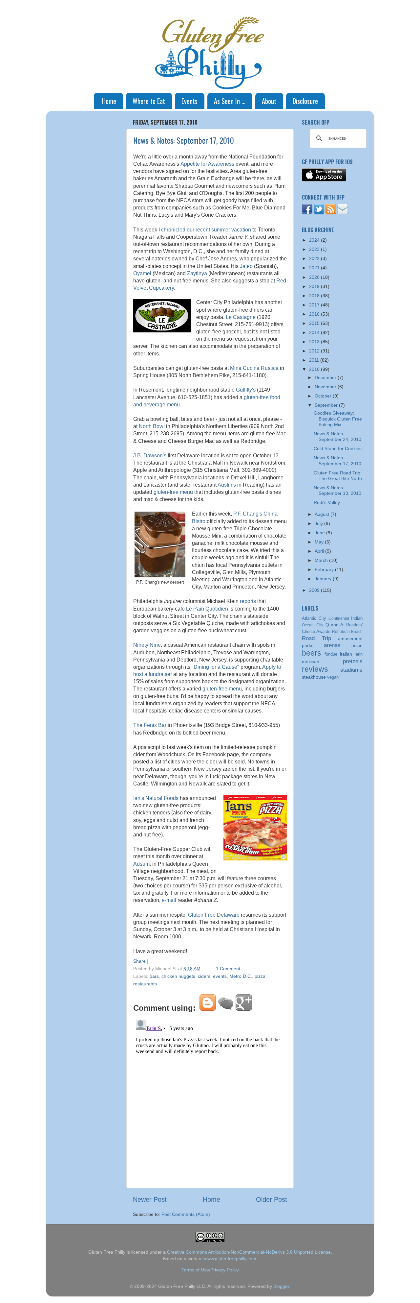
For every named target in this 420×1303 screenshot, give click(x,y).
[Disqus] (210, 1099)
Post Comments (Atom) (185, 1214)
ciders (204, 976)
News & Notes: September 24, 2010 (337, 436)
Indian (357, 618)
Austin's (227, 485)
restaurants (145, 983)
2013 (315, 341)
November (326, 386)
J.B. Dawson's (149, 455)
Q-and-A (334, 624)
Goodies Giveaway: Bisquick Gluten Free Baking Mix (338, 418)
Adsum (141, 864)
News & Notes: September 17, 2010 (183, 140)
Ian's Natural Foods (155, 798)
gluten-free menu (173, 492)
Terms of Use (195, 1269)
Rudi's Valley (327, 502)
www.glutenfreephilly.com (230, 1258)
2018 (315, 295)
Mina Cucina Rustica (254, 368)
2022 (315, 258)
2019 (315, 286)
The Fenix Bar (149, 725)
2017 (315, 304)
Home (109, 101)
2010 (315, 369)
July (319, 523)
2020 (315, 277)
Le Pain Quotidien (207, 609)
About (269, 101)
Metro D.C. (240, 976)
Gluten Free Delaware (214, 915)
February (325, 569)
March (322, 560)
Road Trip (316, 638)
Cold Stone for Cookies (338, 448)
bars (154, 976)
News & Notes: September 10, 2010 (337, 490)
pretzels (353, 661)
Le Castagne (241, 317)
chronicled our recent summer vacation (206, 229)
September (327, 405)
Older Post (271, 1199)
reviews (315, 669)
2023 (315, 249)
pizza (260, 976)
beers (311, 653)
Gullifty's (246, 390)
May (320, 541)
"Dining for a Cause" (215, 667)
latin (359, 654)
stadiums (351, 669)
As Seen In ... (229, 101)
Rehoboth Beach (347, 632)
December (326, 377)
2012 (315, 350)
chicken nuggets (178, 976)
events (220, 976)
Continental (338, 618)
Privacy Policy (224, 1269)
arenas (332, 645)
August (322, 514)
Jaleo (246, 266)
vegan (333, 677)
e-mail (169, 900)
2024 (315, 240)
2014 (315, 332)
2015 (315, 323)
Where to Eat (149, 101)
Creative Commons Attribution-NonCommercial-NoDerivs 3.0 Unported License (249, 1252)
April (320, 551)
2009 (315, 590)
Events (189, 101)
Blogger (281, 1286)
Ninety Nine (147, 645)
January (324, 578)
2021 (315, 267)
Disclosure (305, 101)
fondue (331, 654)
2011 (314, 360)
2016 (315, 314)
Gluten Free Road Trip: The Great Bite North (338, 475)
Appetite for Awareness (207, 164)
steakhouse (314, 677)
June (320, 532)
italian (346, 654)
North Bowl (152, 426)
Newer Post (150, 1199)
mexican (310, 661)
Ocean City (312, 625)
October (324, 395)
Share (139, 961)
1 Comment (228, 968)
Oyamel (142, 273)
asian (357, 645)
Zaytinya (197, 273)
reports (248, 601)
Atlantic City (314, 618)
